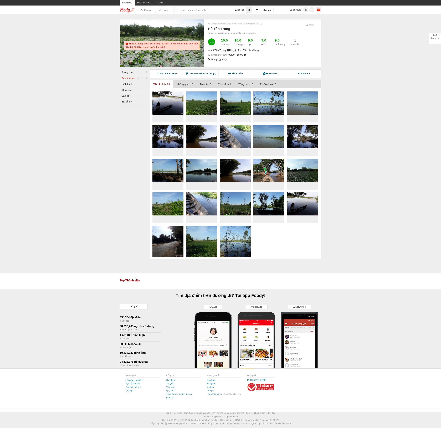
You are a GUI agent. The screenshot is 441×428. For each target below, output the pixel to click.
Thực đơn (127, 90)
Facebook (211, 380)
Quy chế (170, 390)
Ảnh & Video (130, 78)
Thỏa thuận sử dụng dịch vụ (179, 394)
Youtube (210, 387)
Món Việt (237, 33)
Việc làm (170, 387)
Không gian (185, 84)
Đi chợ (159, 3)
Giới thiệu (170, 380)
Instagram (211, 383)
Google (210, 390)
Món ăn (205, 84)
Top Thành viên (130, 280)
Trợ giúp (170, 383)
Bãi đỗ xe (127, 101)
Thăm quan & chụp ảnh (219, 33)
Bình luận (128, 83)
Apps (268, 10)
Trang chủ (127, 72)
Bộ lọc (240, 9)
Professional (268, 84)
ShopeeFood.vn (214, 394)
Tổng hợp (245, 84)
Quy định (130, 390)
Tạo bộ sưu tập (133, 383)
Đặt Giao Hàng (144, 3)
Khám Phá (127, 3)
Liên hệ (169, 397)
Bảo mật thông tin (134, 387)
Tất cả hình (161, 84)
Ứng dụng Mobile (134, 380)
